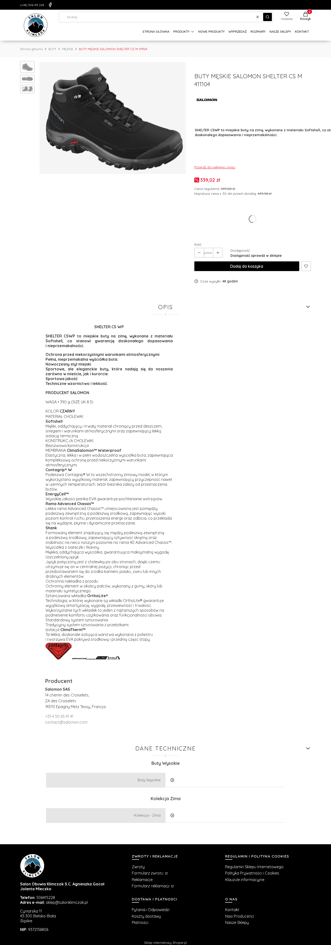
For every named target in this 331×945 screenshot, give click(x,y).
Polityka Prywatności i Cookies (252, 873)
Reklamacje (142, 879)
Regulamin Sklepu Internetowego (254, 866)
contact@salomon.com (66, 722)
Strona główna (31, 49)
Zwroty (138, 866)
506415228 (45, 897)
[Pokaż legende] (58, 658)
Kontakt (232, 909)
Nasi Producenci (239, 916)
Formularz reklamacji (151, 885)
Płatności (140, 922)
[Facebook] (50, 4)
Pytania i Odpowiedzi (150, 909)
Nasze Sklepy (237, 922)
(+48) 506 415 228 (32, 5)
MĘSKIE (67, 49)
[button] (267, 17)
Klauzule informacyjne (244, 879)
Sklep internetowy (165, 943)
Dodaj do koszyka (246, 266)
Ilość (197, 244)
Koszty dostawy (146, 916)
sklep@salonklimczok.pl (67, 902)
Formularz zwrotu (148, 873)
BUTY (52, 49)
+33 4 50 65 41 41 (59, 716)
